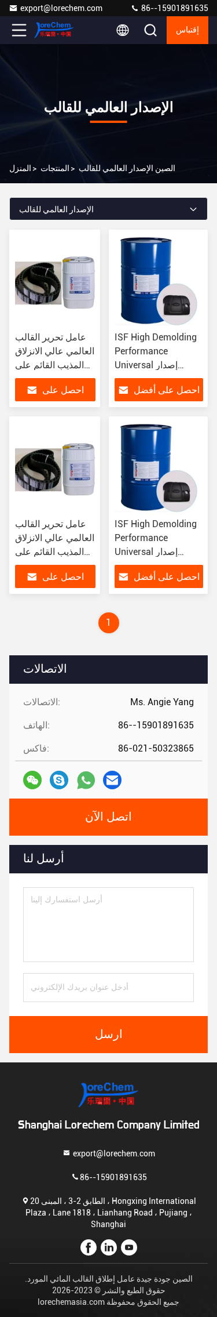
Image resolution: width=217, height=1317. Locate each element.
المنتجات (55, 168)
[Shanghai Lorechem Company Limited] (57, 30)
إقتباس (187, 30)
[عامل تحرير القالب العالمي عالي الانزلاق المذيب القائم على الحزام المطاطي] (55, 280)
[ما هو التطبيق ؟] (86, 780)
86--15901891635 (173, 8)
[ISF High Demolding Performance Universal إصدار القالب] (159, 280)
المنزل (20, 168)
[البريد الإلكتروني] (112, 780)
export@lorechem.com (61, 8)
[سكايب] (59, 780)
